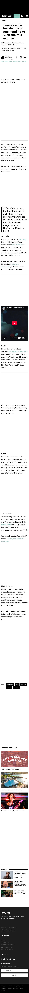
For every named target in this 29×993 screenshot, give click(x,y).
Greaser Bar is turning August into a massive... (13, 811)
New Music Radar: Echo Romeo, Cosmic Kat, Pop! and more (20, 892)
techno (16, 687)
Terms (23, 986)
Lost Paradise (17, 245)
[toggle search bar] (22, 16)
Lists (2, 61)
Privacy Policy (17, 986)
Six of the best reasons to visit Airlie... (11, 790)
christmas (10, 684)
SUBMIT (16, 16)
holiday (23, 684)
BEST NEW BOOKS (7, 949)
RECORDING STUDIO (8, 945)
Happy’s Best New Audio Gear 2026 (10, 769)
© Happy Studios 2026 (6, 986)
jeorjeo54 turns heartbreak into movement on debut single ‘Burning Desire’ (20, 883)
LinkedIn (3, 990)
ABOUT (3, 940)
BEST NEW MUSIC (7, 947)
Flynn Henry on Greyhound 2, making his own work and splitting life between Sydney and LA (20, 874)
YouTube (9, 988)
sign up (14, 975)
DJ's (17, 684)
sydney (9, 687)
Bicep (6, 61)
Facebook (3, 988)
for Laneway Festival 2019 (17, 351)
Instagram (15, 988)
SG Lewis (24, 61)
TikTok (21, 988)
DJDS (10, 61)
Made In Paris (16, 61)
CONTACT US (5, 942)
